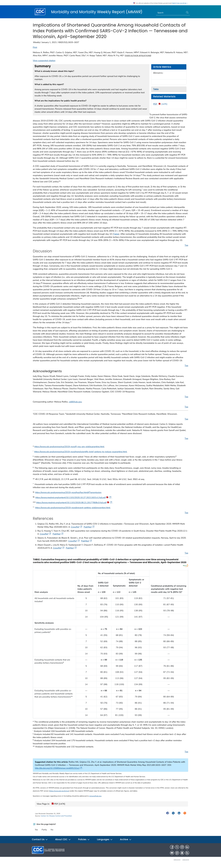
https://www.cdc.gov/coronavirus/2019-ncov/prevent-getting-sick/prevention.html (72, 507)
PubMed (88, 527)
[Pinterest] (177, 853)
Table (116, 234)
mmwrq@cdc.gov (95, 796)
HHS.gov (177, 860)
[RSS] (187, 853)
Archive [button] (124, 839)
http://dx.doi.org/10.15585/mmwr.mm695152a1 (57, 768)
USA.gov (185, 860)
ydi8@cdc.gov (75, 401)
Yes (36, 829)
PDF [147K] (59, 803)
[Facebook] (172, 847)
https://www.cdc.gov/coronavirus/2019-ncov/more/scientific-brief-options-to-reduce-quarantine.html (80, 451)
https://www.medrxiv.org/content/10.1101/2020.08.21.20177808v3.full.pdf (71, 502)
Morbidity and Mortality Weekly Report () (96, 12)
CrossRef (75, 527)
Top (186, 245)
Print (35, 47)
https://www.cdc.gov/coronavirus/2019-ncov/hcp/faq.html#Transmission (68, 492)
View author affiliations (138, 55)
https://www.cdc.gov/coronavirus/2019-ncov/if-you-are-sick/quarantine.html (69, 446)
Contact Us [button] (38, 839)
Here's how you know (179, 3)
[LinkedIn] (187, 847)
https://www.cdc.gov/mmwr (59, 791)
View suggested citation (44, 60)
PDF (160, 104)
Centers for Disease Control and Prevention (56, 816)
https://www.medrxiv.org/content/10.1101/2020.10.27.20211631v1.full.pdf (70, 497)
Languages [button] (103, 839)
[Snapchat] (182, 853)
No (52, 829)
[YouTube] (172, 853)
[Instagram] (182, 847)
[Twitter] (177, 847)
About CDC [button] (61, 839)
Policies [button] (82, 839)
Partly (44, 829)
